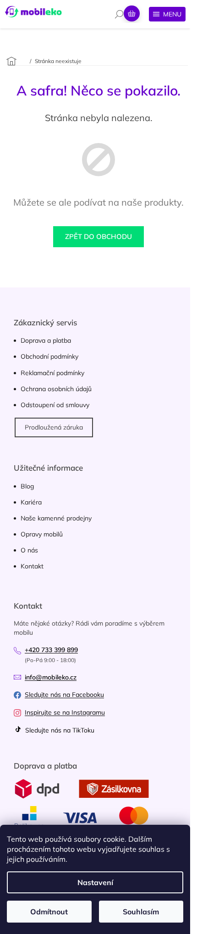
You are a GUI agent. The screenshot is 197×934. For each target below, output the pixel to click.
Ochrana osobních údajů (56, 389)
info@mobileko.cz (51, 677)
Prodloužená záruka (54, 427)
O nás (29, 550)
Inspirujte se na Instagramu (65, 712)
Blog (27, 486)
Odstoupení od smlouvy (55, 405)
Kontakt (32, 566)
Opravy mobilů (42, 534)
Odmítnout (49, 911)
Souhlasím (141, 911)
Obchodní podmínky (49, 356)
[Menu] (167, 14)
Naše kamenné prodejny (56, 518)
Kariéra (31, 502)
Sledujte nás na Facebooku (64, 694)
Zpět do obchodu (98, 236)
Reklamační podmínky (52, 373)
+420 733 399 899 (51, 650)
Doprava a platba (46, 340)
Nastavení (95, 882)
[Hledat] (119, 14)
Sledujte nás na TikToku (58, 730)
